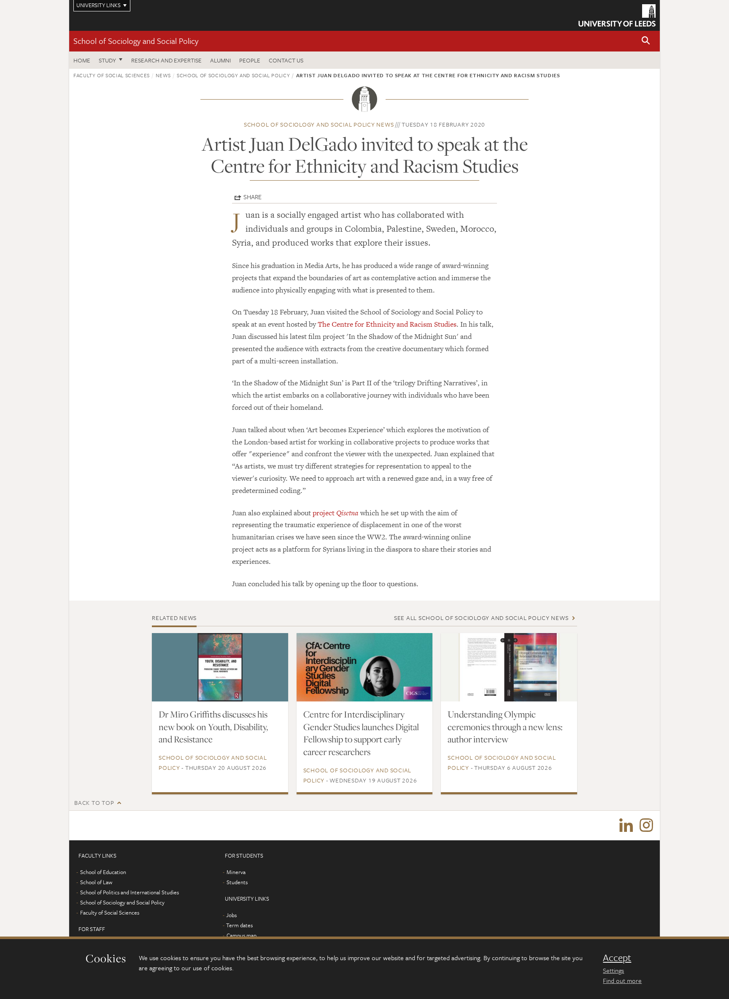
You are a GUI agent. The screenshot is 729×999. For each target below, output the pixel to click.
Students (237, 882)
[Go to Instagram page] (646, 825)
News (163, 75)
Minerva (236, 872)
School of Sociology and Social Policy (135, 40)
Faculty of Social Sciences (111, 75)
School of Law (96, 882)
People (249, 60)
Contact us (286, 60)
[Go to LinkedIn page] (626, 825)
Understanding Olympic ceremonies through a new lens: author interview (505, 727)
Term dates (239, 925)
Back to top (94, 802)
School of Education (103, 872)
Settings (613, 970)
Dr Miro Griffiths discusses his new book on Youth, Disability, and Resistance (213, 727)
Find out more (622, 980)
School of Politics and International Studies (129, 892)
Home (81, 60)
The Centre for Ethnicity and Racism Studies (387, 324)
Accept (617, 958)
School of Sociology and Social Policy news (319, 124)
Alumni (220, 60)
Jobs (231, 915)
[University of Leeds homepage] (617, 15)
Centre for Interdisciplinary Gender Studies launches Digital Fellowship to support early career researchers (361, 733)
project (336, 513)
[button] (646, 41)
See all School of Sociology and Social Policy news (481, 617)
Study (107, 60)
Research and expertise (166, 60)
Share (252, 196)
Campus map (241, 935)
